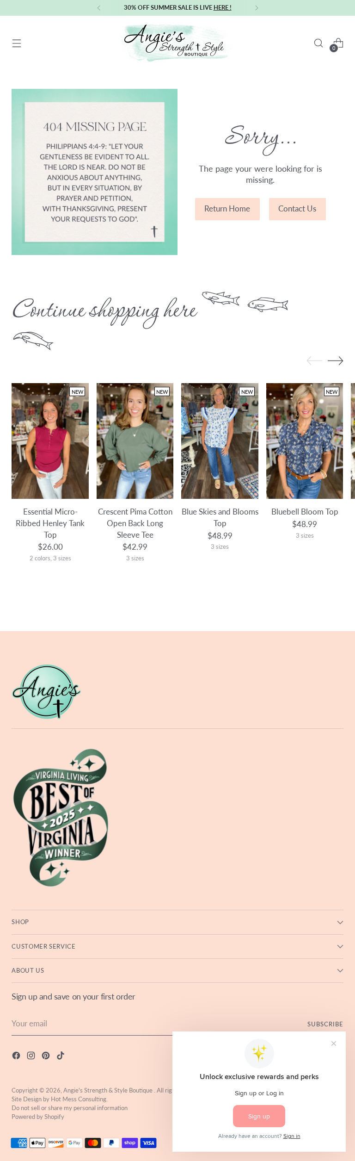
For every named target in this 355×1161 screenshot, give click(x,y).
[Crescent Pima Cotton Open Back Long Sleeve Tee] (135, 441)
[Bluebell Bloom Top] (304, 441)
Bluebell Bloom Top (304, 511)
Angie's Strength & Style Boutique (108, 1090)
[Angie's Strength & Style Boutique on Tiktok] (61, 1057)
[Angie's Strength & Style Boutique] (177, 43)
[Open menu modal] (16, 43)
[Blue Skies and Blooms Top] (219, 441)
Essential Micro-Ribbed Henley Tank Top (50, 523)
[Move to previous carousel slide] (314, 361)
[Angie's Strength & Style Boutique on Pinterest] (46, 1057)
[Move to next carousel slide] (335, 360)
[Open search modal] (318, 43)
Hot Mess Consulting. (79, 1099)
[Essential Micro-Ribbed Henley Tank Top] (50, 441)
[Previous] (99, 8)
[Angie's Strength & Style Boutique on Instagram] (31, 1057)
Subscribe (325, 1024)
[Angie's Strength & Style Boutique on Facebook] (17, 1057)
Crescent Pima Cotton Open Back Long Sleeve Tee (135, 523)
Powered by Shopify (38, 1116)
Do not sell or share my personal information (70, 1107)
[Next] (256, 8)
